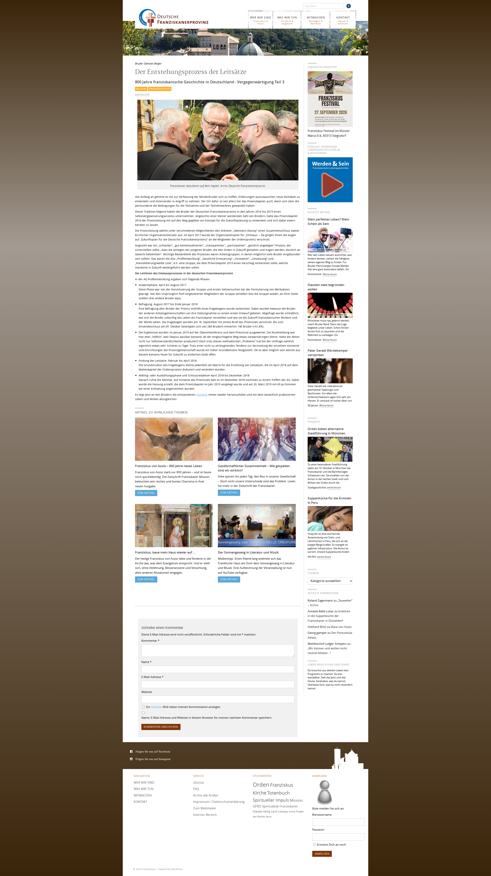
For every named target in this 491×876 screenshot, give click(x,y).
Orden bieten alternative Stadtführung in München (326, 431)
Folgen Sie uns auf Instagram (153, 758)
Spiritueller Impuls (271, 800)
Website (146, 692)
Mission (296, 800)
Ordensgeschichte (160, 89)
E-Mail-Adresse (152, 677)
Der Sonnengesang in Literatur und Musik (248, 552)
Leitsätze (202, 394)
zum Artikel (146, 493)
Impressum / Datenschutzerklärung (219, 802)
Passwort (318, 829)
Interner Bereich (205, 814)
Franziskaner (179, 18)
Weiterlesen (330, 274)
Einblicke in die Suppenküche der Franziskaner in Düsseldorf (329, 615)
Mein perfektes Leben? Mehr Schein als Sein (328, 221)
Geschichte (142, 94)
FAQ (196, 789)
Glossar (198, 782)
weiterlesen (334, 487)
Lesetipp (283, 811)
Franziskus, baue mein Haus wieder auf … (165, 552)
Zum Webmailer (204, 808)
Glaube (257, 811)
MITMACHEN (316, 20)
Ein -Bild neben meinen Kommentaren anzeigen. (183, 707)
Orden (261, 784)
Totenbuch (278, 793)
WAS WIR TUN (287, 20)
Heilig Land (270, 811)
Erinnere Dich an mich (331, 844)
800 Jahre (141, 89)
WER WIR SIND (260, 20)
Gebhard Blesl (317, 627)
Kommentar (150, 640)
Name (146, 662)
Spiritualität (270, 806)
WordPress (177, 869)
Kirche (259, 793)
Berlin (269, 816)
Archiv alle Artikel (205, 795)
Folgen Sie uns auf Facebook (153, 751)
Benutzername (322, 814)
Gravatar (156, 707)
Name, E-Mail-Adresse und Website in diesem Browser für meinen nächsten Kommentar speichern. (206, 717)
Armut (292, 811)
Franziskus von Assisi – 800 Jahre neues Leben (168, 466)
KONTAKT (343, 20)
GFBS (257, 806)
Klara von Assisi (341, 627)
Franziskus (281, 785)
